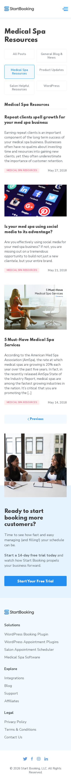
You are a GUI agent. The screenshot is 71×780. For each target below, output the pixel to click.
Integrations (14, 678)
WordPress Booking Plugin (26, 634)
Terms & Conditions (20, 729)
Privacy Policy (15, 722)
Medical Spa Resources (19, 71)
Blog (8, 685)
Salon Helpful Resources (19, 87)
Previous (36, 419)
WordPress (52, 86)
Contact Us (13, 737)
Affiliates (11, 701)
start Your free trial (35, 581)
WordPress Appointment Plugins (31, 642)
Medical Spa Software (22, 657)
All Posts (19, 54)
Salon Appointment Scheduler (29, 649)
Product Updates (51, 70)
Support (11, 693)
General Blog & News (52, 56)
